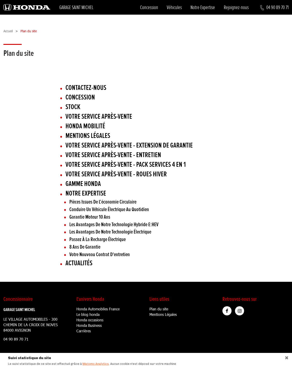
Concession (149, 7)
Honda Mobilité (85, 126)
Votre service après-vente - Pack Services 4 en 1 (125, 164)
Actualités (78, 263)
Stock (72, 106)
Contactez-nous (85, 87)
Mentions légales (87, 135)
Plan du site (158, 309)
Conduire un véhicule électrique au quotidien (109, 209)
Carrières (83, 331)
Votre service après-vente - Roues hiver (116, 174)
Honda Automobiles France (98, 309)
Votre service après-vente (98, 116)
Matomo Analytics (96, 363)
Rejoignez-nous (236, 7)
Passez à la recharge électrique (97, 239)
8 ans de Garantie (84, 247)
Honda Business (89, 325)
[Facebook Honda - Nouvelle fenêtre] (227, 310)
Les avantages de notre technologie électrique (110, 231)
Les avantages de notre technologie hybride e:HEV (114, 224)
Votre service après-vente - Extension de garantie (129, 145)
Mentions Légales (163, 314)
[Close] (285, 356)
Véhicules (174, 7)
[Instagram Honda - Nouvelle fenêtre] (239, 310)
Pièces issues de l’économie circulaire (102, 202)
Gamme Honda (83, 183)
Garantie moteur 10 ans (89, 217)
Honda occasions (89, 320)
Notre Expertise (202, 7)
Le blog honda (87, 314)
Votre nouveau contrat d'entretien (99, 254)
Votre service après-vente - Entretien (113, 154)
